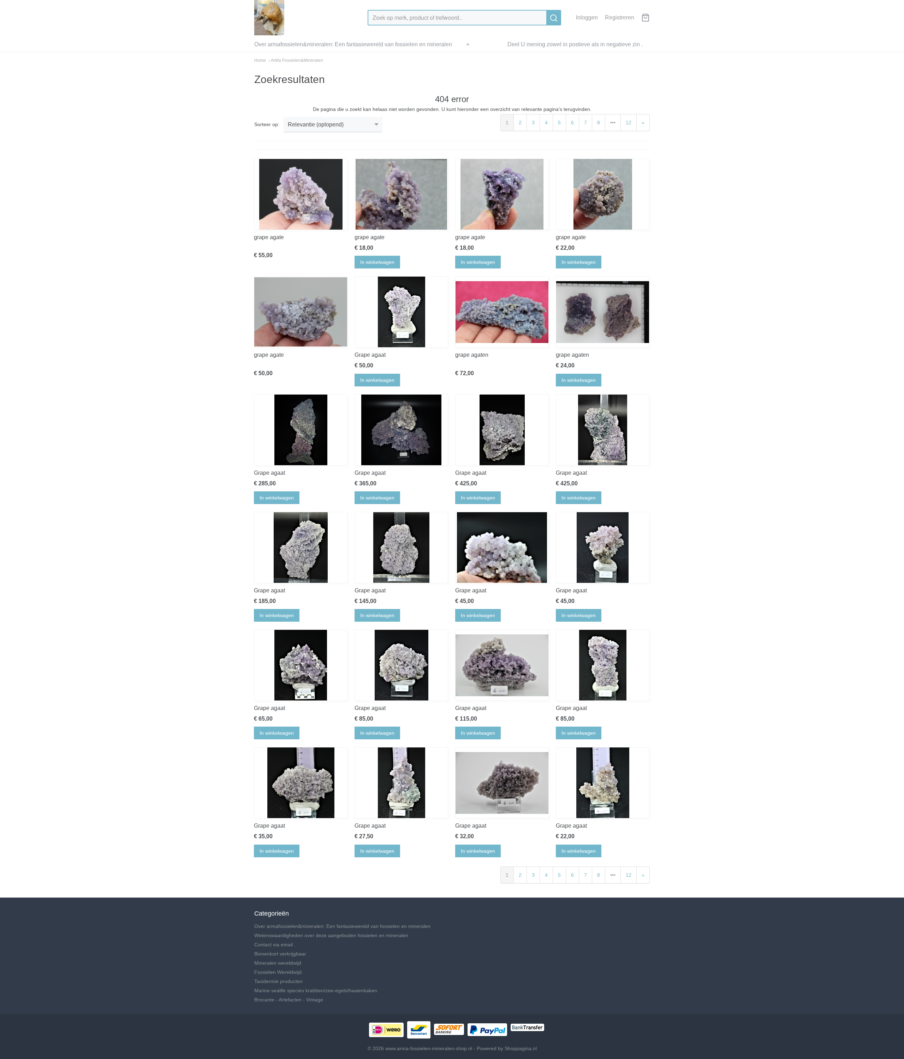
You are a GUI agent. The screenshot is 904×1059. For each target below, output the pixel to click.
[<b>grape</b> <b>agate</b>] (300, 194)
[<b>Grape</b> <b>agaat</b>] (401, 312)
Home (260, 60)
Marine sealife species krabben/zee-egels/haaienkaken (315, 990)
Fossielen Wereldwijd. (278, 972)
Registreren (619, 17)
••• (612, 122)
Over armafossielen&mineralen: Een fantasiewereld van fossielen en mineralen (353, 44)
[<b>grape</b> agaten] (502, 312)
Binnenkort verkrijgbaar (280, 954)
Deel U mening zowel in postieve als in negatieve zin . (575, 44)
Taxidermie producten (278, 981)
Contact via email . (275, 944)
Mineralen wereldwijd (277, 963)
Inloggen (587, 17)
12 (628, 122)
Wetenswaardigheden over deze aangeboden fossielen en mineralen (331, 935)
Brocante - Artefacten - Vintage (288, 999)
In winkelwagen (377, 262)
